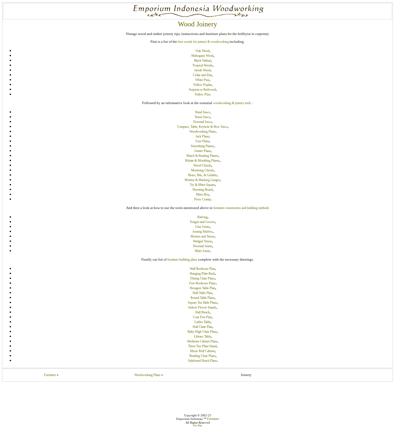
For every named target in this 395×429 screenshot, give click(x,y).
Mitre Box (202, 194)
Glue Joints (202, 227)
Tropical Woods (202, 65)
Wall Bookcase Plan (202, 269)
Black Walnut (202, 60)
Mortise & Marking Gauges (202, 180)
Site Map (197, 425)
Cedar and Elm (202, 75)
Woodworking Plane (202, 131)
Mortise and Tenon (202, 236)
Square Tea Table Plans (202, 302)
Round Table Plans (202, 298)
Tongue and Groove (202, 222)
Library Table (202, 336)
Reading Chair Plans (202, 356)
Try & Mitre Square (202, 185)
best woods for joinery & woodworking (203, 42)
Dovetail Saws (202, 122)
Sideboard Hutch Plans (202, 361)
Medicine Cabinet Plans (202, 341)
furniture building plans (182, 259)
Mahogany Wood (202, 56)
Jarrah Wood (202, 70)
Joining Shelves (202, 231)
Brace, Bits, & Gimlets (202, 175)
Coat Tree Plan (202, 317)
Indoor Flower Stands (202, 307)
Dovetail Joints (202, 246)
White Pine (202, 80)
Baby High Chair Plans (202, 332)
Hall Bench (202, 312)
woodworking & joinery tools (232, 103)
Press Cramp (202, 199)
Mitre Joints (202, 251)
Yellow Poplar (202, 85)
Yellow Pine (202, 94)
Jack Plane (202, 136)
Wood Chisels (202, 165)
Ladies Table (202, 322)
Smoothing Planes (202, 146)
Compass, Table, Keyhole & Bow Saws (202, 127)
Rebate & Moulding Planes (202, 160)
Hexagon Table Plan (202, 288)
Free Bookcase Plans (202, 283)
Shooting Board (202, 190)
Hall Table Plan (202, 293)
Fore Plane (202, 141)
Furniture (50, 375)
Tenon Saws (202, 117)
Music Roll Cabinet (202, 351)
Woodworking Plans (147, 375)
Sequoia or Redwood (202, 89)
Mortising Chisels (202, 170)
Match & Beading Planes (202, 156)
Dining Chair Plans (202, 278)
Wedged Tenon (202, 241)
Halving (202, 217)
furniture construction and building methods (241, 208)
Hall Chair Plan (202, 327)
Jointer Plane (202, 151)
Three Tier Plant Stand (202, 346)
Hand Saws (202, 112)
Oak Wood (202, 51)
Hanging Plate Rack (202, 273)
